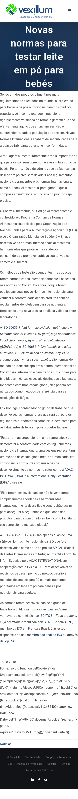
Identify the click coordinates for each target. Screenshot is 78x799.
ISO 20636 (29, 347)
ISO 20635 (10, 327)
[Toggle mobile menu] (70, 9)
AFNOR (49, 622)
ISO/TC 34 (47, 616)
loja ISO (9, 641)
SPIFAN (58, 548)
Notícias (5, 744)
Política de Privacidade (29, 763)
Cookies (52, 763)
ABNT (68, 622)
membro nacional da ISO (44, 635)
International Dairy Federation (50, 476)
